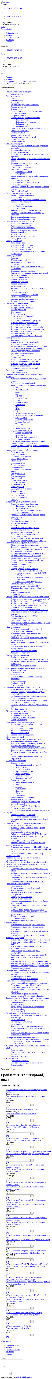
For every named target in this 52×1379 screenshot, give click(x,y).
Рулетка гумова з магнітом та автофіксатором (29, 659)
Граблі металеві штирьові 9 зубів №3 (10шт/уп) (25, 1253)
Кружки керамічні (18, 107)
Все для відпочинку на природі (19, 92)
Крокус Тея (20, 405)
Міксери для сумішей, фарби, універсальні (28, 748)
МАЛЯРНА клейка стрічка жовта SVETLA (29, 605)
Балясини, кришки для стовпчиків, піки (27, 1063)
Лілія (17, 409)
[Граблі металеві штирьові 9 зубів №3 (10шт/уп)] (26, 1251)
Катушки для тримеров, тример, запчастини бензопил (28, 511)
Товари (9, 79)
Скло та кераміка (13, 96)
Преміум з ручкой (22, 774)
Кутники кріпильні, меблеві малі (24, 979)
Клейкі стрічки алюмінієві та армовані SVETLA (30, 599)
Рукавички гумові (18, 726)
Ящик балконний (22, 428)
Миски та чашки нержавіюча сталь (25, 195)
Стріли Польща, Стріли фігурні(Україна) (27, 996)
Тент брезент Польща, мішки (22, 620)
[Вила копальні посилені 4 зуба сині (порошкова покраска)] (28, 1092)
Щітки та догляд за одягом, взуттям (25, 364)
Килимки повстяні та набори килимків (27, 327)
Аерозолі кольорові (18, 1005)
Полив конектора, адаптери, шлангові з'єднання (30, 1039)
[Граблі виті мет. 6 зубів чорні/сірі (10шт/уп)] (24, 1138)
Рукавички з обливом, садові (22, 730)
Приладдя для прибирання (17, 303)
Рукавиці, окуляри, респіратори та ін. (21, 722)
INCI (17, 392)
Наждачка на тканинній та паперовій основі (29, 558)
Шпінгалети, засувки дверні (22, 916)
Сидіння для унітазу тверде (22, 245)
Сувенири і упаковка (14, 370)
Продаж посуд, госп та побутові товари (22, 450)
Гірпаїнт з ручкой (22, 769)
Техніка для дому (18, 465)
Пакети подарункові (19, 372)
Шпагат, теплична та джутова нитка (26, 361)
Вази (13, 98)
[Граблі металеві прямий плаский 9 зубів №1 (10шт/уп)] (28, 1237)
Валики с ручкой (18, 763)
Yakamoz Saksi (21, 398)
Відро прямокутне (18, 314)
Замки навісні (11, 923)
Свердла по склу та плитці (22, 566)
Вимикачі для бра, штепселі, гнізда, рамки (28, 828)
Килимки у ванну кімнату (21, 333)
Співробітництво (13, 33)
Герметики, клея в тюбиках (22, 631)
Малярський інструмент (16, 761)
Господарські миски (19, 238)
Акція (17, 387)
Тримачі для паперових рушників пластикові (29, 273)
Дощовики (15, 340)
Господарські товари (19, 459)
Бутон (17, 400)
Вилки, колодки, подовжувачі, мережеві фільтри (26, 823)
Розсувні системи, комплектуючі (24, 920)
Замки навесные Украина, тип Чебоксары (28, 925)
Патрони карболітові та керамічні (24, 832)
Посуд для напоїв (18, 474)
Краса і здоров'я (17, 487)
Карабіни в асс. (17, 1050)
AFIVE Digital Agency (24, 1377)
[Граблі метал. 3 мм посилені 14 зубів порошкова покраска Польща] (28, 1220)
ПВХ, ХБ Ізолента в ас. (20, 625)
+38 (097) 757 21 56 (14, 8)
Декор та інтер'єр (18, 484)
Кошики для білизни (19, 284)
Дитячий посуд (17, 100)
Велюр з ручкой (22, 767)
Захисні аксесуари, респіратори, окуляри (27, 724)
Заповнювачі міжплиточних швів (24, 817)
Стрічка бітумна (17, 618)
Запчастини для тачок (20, 523)
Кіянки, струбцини (18, 670)
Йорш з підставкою (18, 243)
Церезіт (9, 812)
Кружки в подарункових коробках (25, 105)
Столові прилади (22, 185)
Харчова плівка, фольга (20, 150)
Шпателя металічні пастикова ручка (25, 746)
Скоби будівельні (18, 683)
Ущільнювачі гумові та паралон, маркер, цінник (30, 623)
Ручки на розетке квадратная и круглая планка (30, 966)
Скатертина (20, 174)
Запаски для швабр (18, 310)
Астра (17, 394)
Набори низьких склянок (25, 122)
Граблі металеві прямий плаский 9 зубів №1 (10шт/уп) (28, 1240)
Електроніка (16, 461)
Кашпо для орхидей (23, 433)
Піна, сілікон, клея (13, 627)
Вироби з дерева (17, 495)
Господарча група (13, 338)
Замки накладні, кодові (20, 968)
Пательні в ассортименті (21, 202)
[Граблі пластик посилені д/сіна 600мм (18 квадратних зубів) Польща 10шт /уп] (28, 1280)
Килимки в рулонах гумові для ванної (26, 336)
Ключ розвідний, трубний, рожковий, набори (29, 689)
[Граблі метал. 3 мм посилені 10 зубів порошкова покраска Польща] (28, 1185)
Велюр (18, 784)
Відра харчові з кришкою (21, 226)
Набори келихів (22, 126)
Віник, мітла (16, 318)
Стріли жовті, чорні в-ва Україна (24, 994)
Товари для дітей (18, 478)
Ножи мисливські (18, 1020)
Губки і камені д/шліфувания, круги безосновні (30, 549)
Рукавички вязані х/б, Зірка (22, 728)
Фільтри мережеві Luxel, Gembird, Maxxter (28, 843)
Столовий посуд (17, 467)
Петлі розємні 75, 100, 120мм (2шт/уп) (26, 985)
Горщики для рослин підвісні (23, 383)
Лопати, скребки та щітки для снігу (25, 528)
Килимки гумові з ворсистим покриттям (27, 329)
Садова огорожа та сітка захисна (24, 443)
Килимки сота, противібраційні (24, 325)
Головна (9, 77)
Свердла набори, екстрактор (22, 562)
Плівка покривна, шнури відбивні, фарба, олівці (31, 810)
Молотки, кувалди (18, 681)
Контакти (10, 40)
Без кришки (20, 204)
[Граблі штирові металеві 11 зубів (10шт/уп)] (24, 1313)
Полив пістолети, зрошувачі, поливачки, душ (29, 1041)
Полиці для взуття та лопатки (23, 353)
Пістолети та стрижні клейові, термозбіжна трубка (27, 862)
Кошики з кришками (19, 282)
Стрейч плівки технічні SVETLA (24, 616)
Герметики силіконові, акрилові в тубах (27, 629)
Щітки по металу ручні (20, 592)
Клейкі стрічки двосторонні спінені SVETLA (29, 603)
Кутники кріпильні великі (21, 976)
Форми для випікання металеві (23, 217)
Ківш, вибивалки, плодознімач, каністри (27, 349)
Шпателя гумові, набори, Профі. (24, 750)
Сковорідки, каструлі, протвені (18, 193)
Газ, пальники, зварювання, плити (20, 735)
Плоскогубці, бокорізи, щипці (23, 702)
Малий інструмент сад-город (22, 530)
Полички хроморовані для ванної (24, 295)
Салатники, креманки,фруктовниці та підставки (31, 128)
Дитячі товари (16, 491)
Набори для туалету (14, 241)
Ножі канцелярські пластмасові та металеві (28, 696)
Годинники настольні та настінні (24, 368)
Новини (9, 42)
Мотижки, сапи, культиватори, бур (25, 532)
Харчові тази (16, 234)
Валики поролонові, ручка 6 (27, 782)
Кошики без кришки (19, 279)
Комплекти (20, 435)
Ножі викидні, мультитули (21, 1022)
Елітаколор (20, 795)
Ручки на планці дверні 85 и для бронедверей (29, 961)
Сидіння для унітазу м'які (21, 249)
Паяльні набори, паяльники (17, 860)
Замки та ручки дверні (15, 938)
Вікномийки (16, 312)
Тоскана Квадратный (24, 420)
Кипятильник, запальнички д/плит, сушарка (29, 346)
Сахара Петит (21, 418)
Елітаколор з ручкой (23, 778)
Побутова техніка (18, 452)
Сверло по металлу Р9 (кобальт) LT (25, 586)
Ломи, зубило (16, 674)
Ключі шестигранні (19, 709)
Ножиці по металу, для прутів (23, 698)
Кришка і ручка (17, 197)
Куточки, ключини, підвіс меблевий (21, 970)
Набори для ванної (13, 256)
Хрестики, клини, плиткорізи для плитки (28, 743)
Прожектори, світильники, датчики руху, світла (25, 864)
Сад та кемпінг (17, 94)
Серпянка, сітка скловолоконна (24, 607)
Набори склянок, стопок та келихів (25, 118)
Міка (17, 411)
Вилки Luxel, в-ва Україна (21, 825)
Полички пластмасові (20, 292)
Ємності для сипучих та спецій (23, 137)
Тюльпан (19, 424)
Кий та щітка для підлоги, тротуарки (26, 320)
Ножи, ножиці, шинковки (21, 167)
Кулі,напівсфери (17, 1065)
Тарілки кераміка (18, 133)
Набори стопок (21, 124)
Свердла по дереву (18, 564)
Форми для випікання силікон (23, 219)
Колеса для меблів (18, 890)
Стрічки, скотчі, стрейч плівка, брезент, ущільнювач (27, 597)
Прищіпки (15, 264)
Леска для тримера (23, 508)
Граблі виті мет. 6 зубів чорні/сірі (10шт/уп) (23, 1140)
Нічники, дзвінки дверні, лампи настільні (23, 858)
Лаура (17, 407)
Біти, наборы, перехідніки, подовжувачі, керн (29, 547)
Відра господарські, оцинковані (24, 230)
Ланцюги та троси (18, 1056)
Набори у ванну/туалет (20, 277)
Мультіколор (20, 789)
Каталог (9, 35)
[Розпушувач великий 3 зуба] (18, 1326)
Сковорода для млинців (25, 206)
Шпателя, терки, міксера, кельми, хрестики (23, 739)
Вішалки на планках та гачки (23, 271)
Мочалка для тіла (18, 286)
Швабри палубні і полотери (22, 308)
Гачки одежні (16, 886)
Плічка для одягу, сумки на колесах (25, 351)
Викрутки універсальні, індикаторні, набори (29, 700)
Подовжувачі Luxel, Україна (22, 841)
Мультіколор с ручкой (24, 771)
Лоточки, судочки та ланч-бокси (24, 163)
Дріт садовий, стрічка (19, 536)
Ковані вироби (12, 1058)
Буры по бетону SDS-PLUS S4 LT (29, 571)
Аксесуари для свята (19, 355)
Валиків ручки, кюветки (21, 800)
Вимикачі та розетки (14, 845)
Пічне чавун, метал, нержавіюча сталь (26, 534)
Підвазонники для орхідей (21, 431)
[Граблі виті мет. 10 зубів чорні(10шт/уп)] (23, 1125)
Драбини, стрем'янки (19, 657)
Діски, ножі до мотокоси (25, 506)
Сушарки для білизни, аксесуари (24, 299)
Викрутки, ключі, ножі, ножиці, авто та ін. (23, 687)
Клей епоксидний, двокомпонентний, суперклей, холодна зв (26, 634)
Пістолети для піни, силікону (23, 718)
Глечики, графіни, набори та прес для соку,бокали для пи (26, 112)
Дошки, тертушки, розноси (22, 152)
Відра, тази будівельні (15, 737)
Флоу (17, 426)
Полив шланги (17, 1043)
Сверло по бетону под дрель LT (28, 582)
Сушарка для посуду (23, 180)
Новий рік (15, 103)
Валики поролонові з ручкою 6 (28, 765)
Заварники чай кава (19, 115)
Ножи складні (16, 1024)
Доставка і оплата (13, 37)
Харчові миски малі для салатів (24, 236)
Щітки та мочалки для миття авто (24, 323)
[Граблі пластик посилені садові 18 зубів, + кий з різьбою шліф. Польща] (28, 1297)
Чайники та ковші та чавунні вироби (26, 210)
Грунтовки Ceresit (18, 1011)
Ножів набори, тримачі (20, 165)
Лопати (14, 525)
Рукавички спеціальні (20, 733)
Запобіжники (16, 830)
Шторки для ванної (19, 260)
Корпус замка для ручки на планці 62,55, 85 (29, 955)
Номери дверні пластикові (21, 897)
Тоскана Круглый (22, 422)
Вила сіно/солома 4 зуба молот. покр (21, 1114)
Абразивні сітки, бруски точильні (24, 545)
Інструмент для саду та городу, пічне (21, 81)
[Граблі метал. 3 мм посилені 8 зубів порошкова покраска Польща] (28, 1167)
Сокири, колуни (17, 685)
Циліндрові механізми (15, 866)
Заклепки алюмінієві (19, 713)
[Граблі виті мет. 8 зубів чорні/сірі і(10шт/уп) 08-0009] (28, 1152)
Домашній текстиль (19, 454)
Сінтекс (18, 793)
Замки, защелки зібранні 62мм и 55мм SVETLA (30, 940)
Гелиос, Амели (21, 402)
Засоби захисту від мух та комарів (25, 342)
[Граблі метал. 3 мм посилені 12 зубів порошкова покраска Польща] (28, 1202)
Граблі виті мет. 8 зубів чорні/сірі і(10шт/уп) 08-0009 (27, 1154)
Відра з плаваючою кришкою (23, 228)
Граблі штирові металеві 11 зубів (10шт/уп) (23, 1315)
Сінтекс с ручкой (22, 776)
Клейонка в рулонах (23, 172)
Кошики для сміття (18, 232)
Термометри (16, 357)
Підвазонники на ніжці (20, 439)
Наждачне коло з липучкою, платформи (27, 560)
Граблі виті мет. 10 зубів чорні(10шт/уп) (22, 1127)
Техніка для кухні (18, 463)
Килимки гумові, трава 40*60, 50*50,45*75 (28, 331)
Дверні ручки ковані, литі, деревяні (25, 888)
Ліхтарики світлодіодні (20, 1035)
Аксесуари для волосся (20, 366)
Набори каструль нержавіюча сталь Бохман (28, 200)
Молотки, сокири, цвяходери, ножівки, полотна (25, 668)
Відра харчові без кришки (21, 223)
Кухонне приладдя (18, 476)
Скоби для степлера (19, 720)
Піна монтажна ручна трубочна (24, 651)
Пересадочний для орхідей (26, 437)
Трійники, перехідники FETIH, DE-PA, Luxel (29, 834)
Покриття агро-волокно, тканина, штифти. (28, 441)
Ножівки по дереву (18, 672)
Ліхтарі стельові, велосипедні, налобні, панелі (30, 1033)
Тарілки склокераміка (20, 131)
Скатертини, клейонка (20, 169)
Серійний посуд (17, 139)
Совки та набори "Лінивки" (22, 316)
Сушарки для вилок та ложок (27, 182)
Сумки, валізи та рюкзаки (21, 489)
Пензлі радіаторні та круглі (22, 808)
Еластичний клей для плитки (23, 815)
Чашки (13, 472)
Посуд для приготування (21, 456)
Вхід (3, 27)
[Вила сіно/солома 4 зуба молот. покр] (22, 1109)
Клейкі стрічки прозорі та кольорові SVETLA (29, 610)
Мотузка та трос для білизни (22, 262)
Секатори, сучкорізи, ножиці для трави (27, 538)
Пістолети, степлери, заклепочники (20, 711)
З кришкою (20, 208)
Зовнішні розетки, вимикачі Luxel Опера (27, 853)
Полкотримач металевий (21, 899)
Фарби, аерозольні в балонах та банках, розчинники (27, 998)
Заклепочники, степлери (21, 715)
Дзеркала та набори (19, 275)
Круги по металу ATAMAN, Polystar (26, 556)
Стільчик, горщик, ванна (21, 297)
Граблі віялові (16, 519)
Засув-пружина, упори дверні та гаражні (27, 910)
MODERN (19, 396)
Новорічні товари (18, 493)
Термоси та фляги (18, 141)
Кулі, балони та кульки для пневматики (27, 1026)
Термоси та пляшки (19, 480)
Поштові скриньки (18, 918)
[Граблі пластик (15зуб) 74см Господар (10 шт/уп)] (27, 1264)
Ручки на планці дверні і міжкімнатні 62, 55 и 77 (31, 964)
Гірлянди (14, 500)
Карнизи (14, 258)
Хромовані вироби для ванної (23, 301)
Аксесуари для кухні (14, 144)
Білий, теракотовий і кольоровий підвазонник (29, 385)
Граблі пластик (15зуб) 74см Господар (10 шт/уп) (26, 1266)
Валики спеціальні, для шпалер (23, 797)
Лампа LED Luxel (13, 856)
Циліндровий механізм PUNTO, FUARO (28, 882)
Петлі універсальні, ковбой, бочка (25, 987)
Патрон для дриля (18, 595)
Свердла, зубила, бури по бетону (24, 569)
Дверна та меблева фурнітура (18, 884)
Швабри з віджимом (19, 305)
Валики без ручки (18, 780)
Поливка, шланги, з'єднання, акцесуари (22, 1037)
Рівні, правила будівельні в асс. (23, 666)
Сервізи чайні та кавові (20, 135)
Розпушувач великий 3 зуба (17, 1328)
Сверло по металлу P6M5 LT (22, 584)
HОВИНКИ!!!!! (21, 390)
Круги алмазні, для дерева (21, 551)
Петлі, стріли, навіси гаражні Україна (21, 981)
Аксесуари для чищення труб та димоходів (28, 541)
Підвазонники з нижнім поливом (29, 415)
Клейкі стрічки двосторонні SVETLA (26, 601)
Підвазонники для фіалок (25, 413)
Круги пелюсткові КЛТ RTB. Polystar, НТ (28, 554)
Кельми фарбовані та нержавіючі (24, 741)
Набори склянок (22, 120)
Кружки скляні (17, 109)
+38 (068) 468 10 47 (14, 16)
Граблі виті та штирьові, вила (23, 521)
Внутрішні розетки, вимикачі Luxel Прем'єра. (29, 847)
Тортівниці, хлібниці (19, 191)
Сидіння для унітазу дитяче (22, 247)
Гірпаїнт (18, 787)
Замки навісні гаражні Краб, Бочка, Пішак (28, 935)
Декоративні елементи (20, 1061)
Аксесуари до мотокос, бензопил (24, 504)
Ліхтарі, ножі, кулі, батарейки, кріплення (23, 1013)
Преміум (19, 791)
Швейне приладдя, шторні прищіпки (26, 359)
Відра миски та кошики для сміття (20, 221)
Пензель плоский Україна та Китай (25, 806)
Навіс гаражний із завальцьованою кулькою (29, 983)
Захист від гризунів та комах (22, 344)
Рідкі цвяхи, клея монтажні (22, 653)
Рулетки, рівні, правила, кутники (19, 655)
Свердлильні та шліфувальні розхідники (22, 543)
